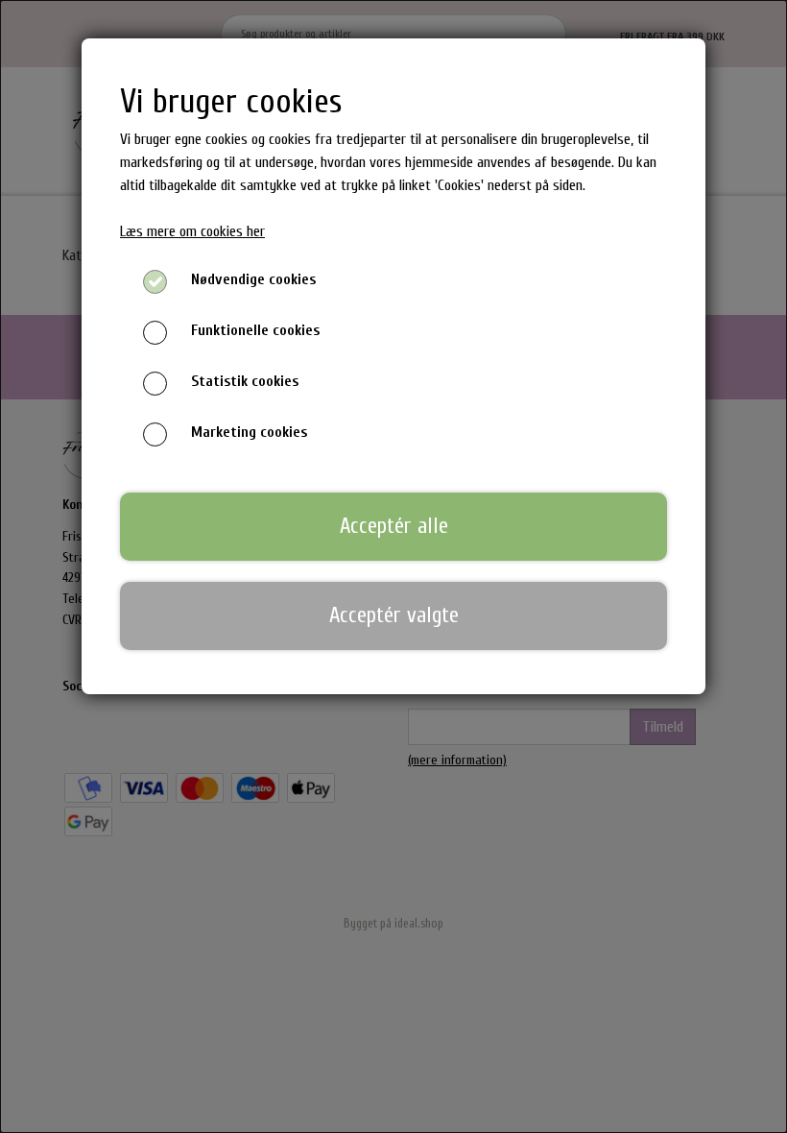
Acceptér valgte (394, 615)
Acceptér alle (394, 526)
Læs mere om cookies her (192, 231)
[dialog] (393, 566)
